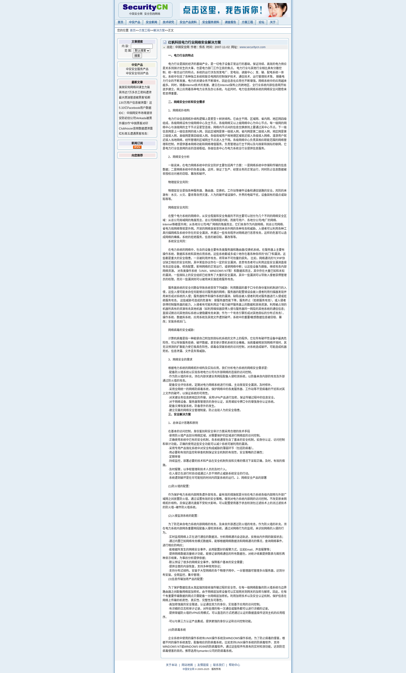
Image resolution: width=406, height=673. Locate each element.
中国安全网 (188, 669)
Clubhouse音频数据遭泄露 (136, 128)
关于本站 (171, 665)
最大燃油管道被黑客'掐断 (134, 97)
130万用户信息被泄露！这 (135, 102)
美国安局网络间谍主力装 (134, 87)
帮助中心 (234, 665)
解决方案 (159, 30)
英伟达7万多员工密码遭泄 (135, 92)
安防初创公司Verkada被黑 (135, 118)
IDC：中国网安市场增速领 (135, 113)
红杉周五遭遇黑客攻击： (134, 133)
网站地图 (187, 665)
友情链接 (203, 665)
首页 (133, 30)
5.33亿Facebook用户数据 (135, 108)
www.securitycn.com (252, 47)
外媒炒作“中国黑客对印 (133, 123)
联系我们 (218, 665)
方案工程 (144, 30)
